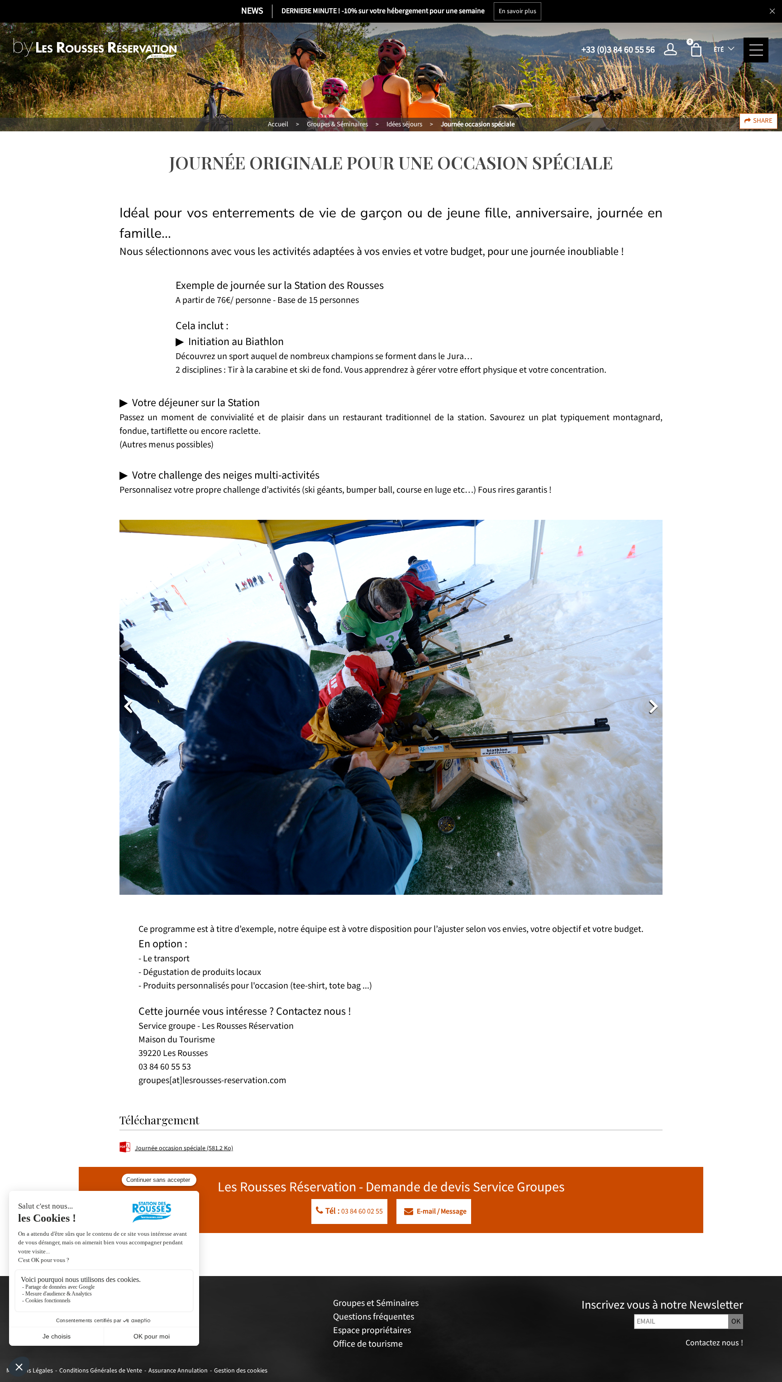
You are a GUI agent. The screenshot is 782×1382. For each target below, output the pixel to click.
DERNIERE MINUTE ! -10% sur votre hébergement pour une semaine (383, 11)
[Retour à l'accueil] (95, 49)
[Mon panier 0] (698, 50)
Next (654, 706)
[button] (698, 50)
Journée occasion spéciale (184, 1148)
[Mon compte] (673, 50)
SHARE (762, 120)
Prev (128, 706)
